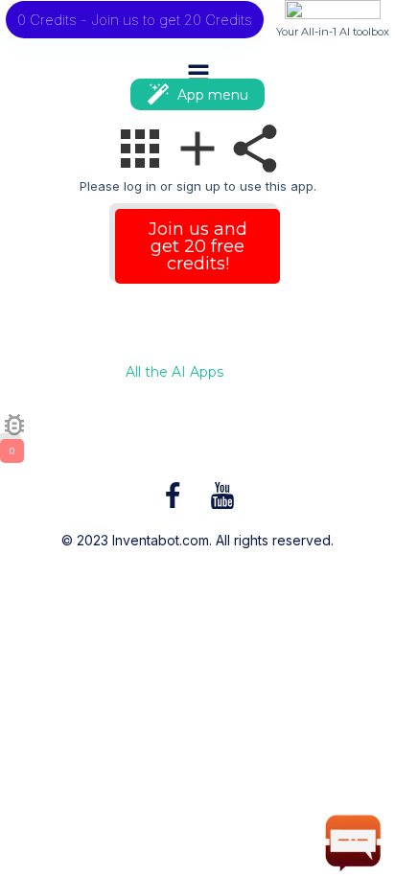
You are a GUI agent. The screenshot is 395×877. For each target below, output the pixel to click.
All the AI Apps (174, 373)
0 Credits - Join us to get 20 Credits (134, 20)
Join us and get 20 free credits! (198, 246)
